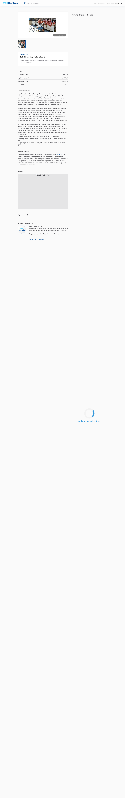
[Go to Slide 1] (22, 44)
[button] (43, 25)
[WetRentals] (22, 229)
